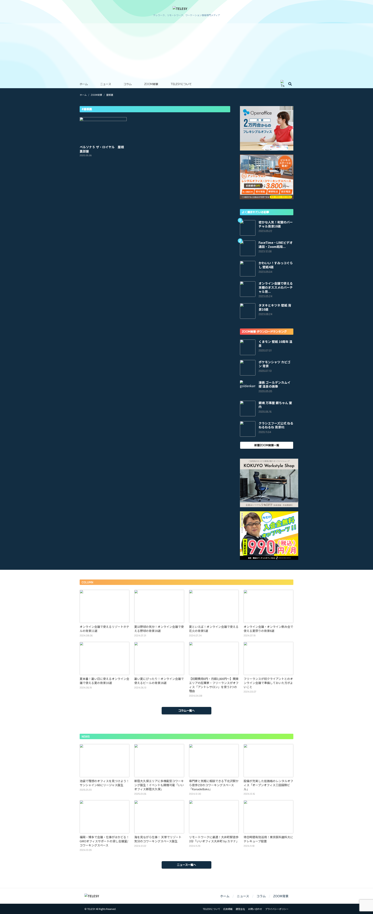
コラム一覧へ (186, 710)
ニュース (105, 84)
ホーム (84, 84)
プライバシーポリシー (276, 909)
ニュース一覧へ (186, 865)
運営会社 (240, 909)
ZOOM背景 (151, 84)
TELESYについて (181, 84)
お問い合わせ (255, 909)
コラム (128, 84)
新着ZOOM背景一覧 (266, 445)
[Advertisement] (186, 50)
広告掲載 (228, 909)
